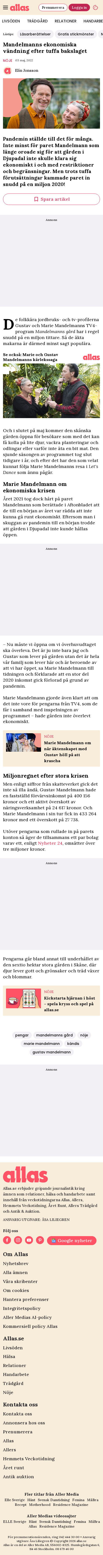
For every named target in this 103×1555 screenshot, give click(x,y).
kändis (73, 1043)
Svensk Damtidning (54, 1500)
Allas (8, 1441)
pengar (22, 1035)
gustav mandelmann (51, 1052)
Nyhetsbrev (15, 1263)
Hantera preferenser (26, 1299)
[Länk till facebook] (7, 1240)
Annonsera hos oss (24, 1423)
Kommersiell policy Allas (30, 1326)
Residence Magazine (70, 1504)
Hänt (31, 1500)
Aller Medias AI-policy (27, 1317)
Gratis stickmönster (76, 34)
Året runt (13, 1467)
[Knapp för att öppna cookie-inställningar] (95, 7)
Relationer (65, 21)
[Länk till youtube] (29, 1240)
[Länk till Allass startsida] (23, 7)
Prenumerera (53, 7)
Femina (78, 1500)
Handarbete (16, 1374)
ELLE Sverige (14, 1521)
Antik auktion (18, 1476)
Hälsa (9, 1356)
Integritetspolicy (21, 1308)
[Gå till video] (91, 357)
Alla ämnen (15, 1272)
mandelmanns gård (54, 1035)
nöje (7, 61)
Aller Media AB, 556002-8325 (48, 1545)
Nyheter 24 (50, 843)
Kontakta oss (17, 1414)
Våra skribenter (20, 1281)
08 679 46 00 (64, 1549)
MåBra (92, 1500)
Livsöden (13, 1348)
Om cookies (16, 1290)
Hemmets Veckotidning (28, 1459)
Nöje (8, 1392)
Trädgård (37, 21)
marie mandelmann (42, 1043)
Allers (9, 1450)
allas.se (81, 1541)
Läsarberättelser (35, 34)
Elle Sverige (14, 1500)
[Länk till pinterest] (40, 1240)
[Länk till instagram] (18, 1240)
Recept (20, 1504)
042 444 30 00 (69, 1537)
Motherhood (39, 1504)
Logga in (79, 7)
